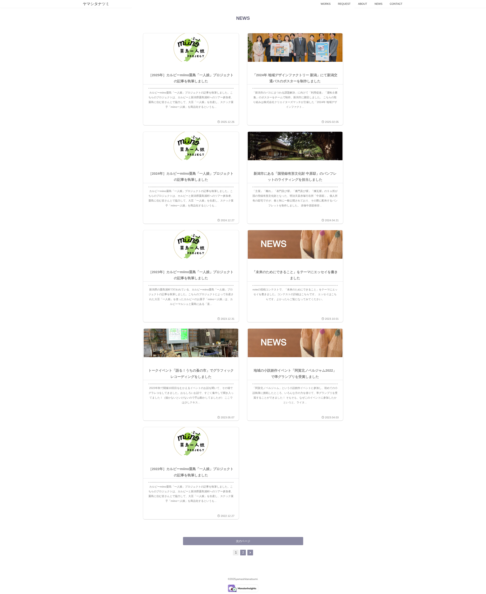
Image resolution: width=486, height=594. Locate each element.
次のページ (243, 541)
